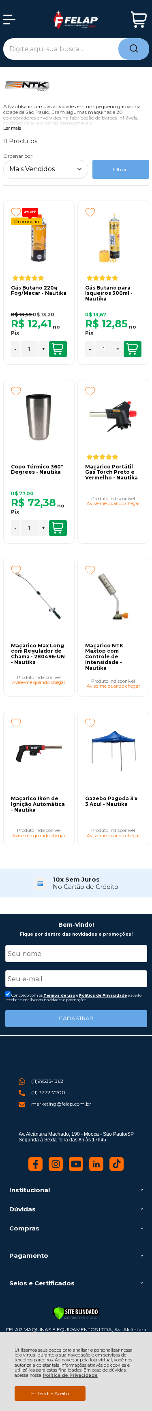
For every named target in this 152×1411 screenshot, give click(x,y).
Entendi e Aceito (50, 1393)
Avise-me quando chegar (113, 503)
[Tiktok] (116, 1169)
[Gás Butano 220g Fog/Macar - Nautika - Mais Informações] (39, 238)
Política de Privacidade (70, 1375)
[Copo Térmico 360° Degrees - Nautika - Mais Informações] (39, 417)
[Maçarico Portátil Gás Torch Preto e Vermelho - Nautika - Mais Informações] (113, 417)
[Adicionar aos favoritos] (16, 212)
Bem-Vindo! (76, 924)
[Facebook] (35, 1169)
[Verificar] (76, 1313)
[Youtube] (76, 1169)
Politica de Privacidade (103, 995)
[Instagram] (56, 1169)
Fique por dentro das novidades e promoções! (76, 934)
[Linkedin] (96, 1169)
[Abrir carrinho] (138, 19)
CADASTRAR (76, 1018)
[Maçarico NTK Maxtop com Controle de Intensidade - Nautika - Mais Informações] (113, 596)
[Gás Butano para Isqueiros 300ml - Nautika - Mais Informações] (113, 238)
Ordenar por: (18, 156)
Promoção (26, 221)
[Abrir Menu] (9, 19)
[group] (76, 883)
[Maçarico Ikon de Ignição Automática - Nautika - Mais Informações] (39, 749)
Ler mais (12, 128)
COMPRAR (58, 349)
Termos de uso (59, 995)
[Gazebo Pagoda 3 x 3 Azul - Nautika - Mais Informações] (113, 749)
